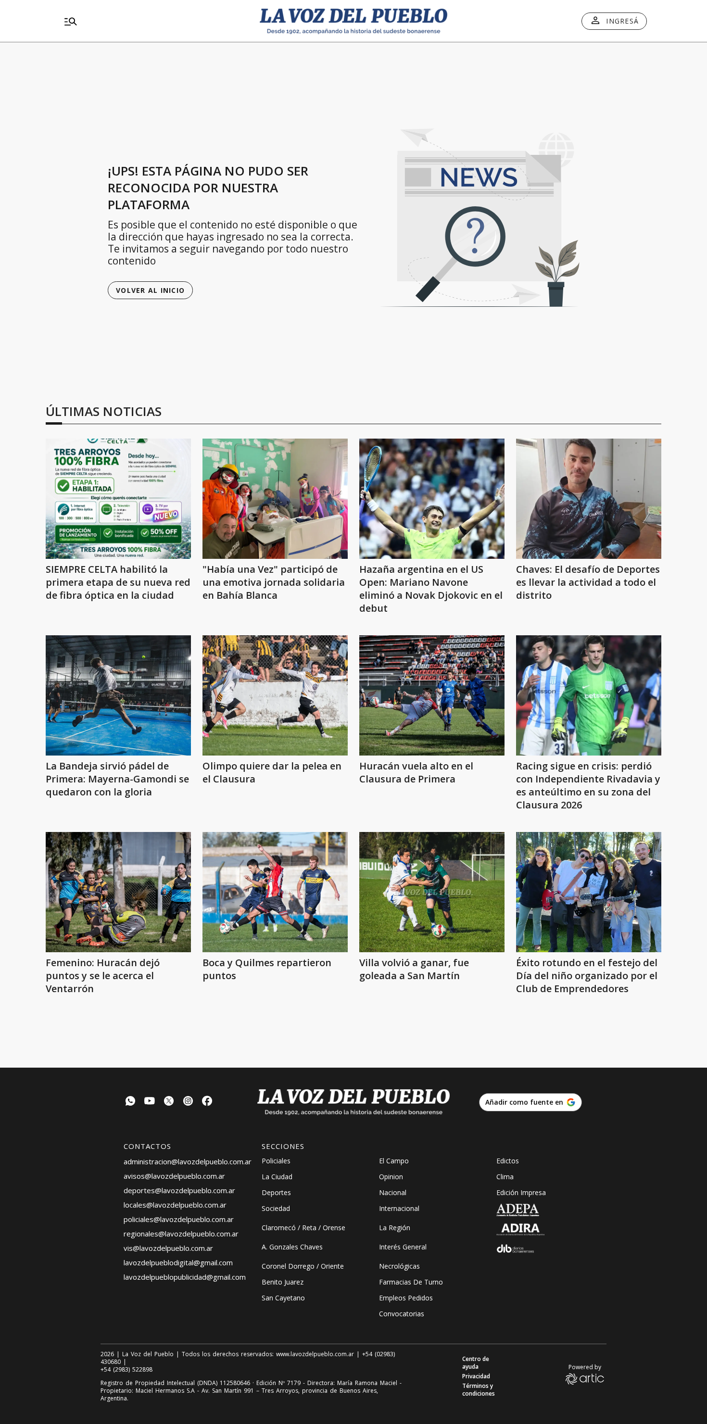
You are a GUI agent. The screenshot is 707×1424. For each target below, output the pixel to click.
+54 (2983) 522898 (126, 1370)
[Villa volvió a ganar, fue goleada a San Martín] (432, 892)
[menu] (154, 21)
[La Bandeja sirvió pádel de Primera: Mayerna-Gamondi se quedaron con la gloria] (118, 695)
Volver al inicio (150, 290)
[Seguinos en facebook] (207, 1102)
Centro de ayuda (475, 1363)
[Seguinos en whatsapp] (130, 1102)
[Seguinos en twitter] (169, 1102)
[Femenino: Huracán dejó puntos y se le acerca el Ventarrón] (118, 892)
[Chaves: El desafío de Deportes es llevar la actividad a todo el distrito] (588, 499)
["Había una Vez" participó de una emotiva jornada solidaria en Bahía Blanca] (275, 499)
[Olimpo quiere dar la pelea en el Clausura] (275, 695)
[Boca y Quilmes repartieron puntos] (275, 892)
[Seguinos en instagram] (188, 1102)
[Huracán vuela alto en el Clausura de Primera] (432, 695)
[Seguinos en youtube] (149, 1102)
